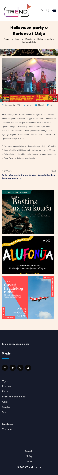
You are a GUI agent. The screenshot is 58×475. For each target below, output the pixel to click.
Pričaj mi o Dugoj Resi (14, 397)
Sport (5, 412)
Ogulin (6, 407)
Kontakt (29, 451)
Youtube (7, 429)
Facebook (7, 424)
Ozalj (5, 402)
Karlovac (7, 386)
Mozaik (41, 105)
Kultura (6, 391)
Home (29, 461)
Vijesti (5, 381)
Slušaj (29, 456)
